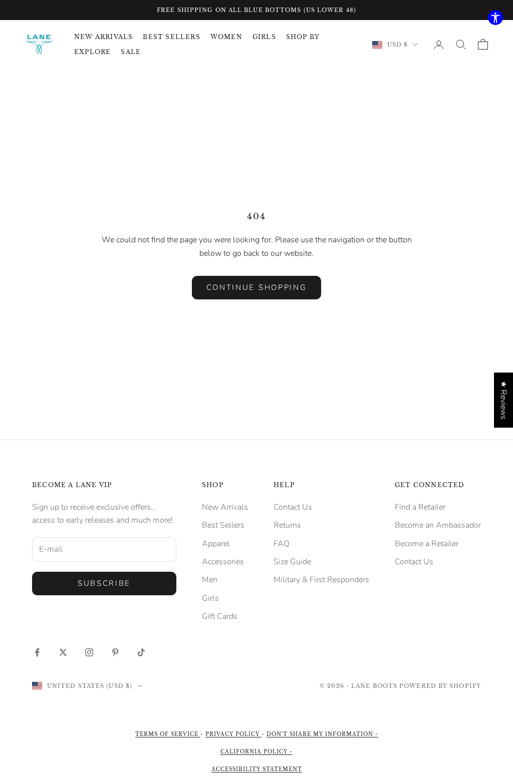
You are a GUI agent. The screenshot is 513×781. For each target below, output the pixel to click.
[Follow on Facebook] (37, 652)
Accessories (223, 561)
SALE (131, 52)
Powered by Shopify (440, 685)
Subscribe (104, 583)
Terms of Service (167, 734)
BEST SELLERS (171, 37)
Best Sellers (223, 525)
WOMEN (226, 37)
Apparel (216, 543)
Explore (92, 52)
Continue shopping (256, 287)
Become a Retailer (426, 543)
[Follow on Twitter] (63, 652)
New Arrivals (225, 507)
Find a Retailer (420, 507)
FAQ (282, 543)
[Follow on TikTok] (141, 652)
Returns (287, 525)
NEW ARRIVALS (103, 37)
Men (209, 579)
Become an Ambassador (438, 525)
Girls (210, 598)
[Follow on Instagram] (89, 652)
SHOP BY (303, 37)
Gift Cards (219, 616)
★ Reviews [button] (503, 400)
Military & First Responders (321, 579)
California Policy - (256, 751)
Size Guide (292, 561)
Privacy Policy (233, 734)
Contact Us (293, 507)
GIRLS (264, 37)
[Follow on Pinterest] (115, 652)
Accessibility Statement (256, 769)
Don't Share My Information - (322, 734)
